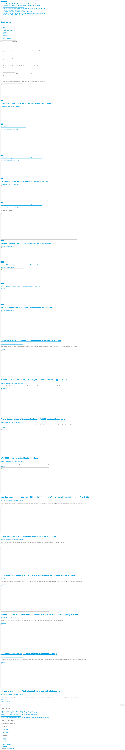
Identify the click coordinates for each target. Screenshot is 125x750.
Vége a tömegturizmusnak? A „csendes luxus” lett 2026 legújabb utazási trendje (33, 419)
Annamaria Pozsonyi (6, 106)
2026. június (6, 729)
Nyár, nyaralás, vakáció (8, 743)
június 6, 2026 (16, 184)
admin (7, 578)
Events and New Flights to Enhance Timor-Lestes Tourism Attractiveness (19, 14)
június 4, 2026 (16, 129)
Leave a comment (10, 246)
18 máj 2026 (3, 246)
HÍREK (4, 29)
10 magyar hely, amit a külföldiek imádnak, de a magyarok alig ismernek (30, 691)
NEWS (2, 100)
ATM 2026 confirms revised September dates (13, 7)
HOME (4, 27)
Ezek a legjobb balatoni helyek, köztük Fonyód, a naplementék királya (20, 286)
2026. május (6, 731)
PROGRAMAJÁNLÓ (7, 38)
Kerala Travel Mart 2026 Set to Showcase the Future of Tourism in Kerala (19, 4)
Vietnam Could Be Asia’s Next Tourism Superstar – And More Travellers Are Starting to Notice (24, 8)
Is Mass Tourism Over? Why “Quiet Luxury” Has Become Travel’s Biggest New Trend (22, 5)
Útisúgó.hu (6, 22)
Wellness (5, 35)
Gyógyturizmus (6, 33)
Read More (3, 349)
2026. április (6, 732)
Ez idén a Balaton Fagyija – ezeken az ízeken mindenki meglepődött (20, 265)
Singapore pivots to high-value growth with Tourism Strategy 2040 (18, 11)
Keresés (2, 702)
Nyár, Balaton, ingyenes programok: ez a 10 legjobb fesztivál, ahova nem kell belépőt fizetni (26, 307)
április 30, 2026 (16, 106)
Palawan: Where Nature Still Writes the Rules (13, 10)
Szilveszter (5, 37)
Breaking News (4, 1)
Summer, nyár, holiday (8, 30)
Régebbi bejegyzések (6, 701)
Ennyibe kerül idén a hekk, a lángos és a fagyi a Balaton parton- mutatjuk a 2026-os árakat (26, 243)
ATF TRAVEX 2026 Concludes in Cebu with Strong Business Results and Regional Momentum (24, 13)
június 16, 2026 (16, 207)
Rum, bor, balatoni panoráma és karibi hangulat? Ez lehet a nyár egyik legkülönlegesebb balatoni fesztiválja (45, 497)
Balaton (5, 32)
